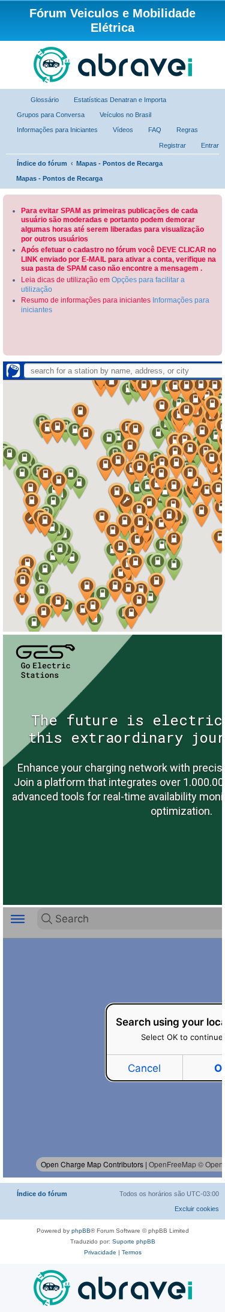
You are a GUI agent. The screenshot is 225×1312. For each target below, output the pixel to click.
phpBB (81, 1230)
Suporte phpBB (133, 1241)
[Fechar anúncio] (214, 201)
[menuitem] (39, 99)
